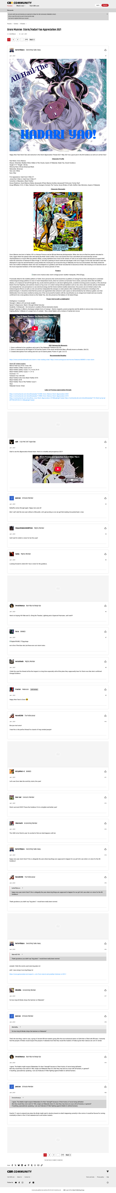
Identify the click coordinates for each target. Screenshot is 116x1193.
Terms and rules (90, 1177)
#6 (105, 611)
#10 (105, 721)
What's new (20, 6)
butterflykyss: (16, 888)
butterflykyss (12, 34)
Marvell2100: (16, 954)
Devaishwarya (20, 606)
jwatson (18, 498)
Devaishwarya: (16, 1098)
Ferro (17, 631)
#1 (105, 56)
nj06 (16, 442)
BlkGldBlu (18, 990)
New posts (10, 10)
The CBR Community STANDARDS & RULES (46, 14)
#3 (105, 504)
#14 (105, 855)
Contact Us (27, 1177)
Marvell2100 (19, 715)
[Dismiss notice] (107, 14)
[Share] (105, 50)
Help (33, 16)
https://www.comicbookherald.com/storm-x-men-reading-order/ (30, 359)
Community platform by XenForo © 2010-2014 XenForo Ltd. (46, 1190)
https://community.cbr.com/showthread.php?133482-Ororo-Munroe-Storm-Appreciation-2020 (39, 394)
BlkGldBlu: (15, 1027)
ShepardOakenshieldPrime (24, 528)
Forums (9, 6)
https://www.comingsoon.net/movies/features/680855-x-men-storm (72, 359)
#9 (105, 695)
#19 (105, 1062)
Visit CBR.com (34, 6)
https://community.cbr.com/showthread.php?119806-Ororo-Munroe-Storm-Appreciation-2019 (39, 396)
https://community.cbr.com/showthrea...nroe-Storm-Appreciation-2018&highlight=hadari (37, 398)
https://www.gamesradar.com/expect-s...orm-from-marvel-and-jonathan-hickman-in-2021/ (38, 974)
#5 (105, 560)
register (16, 18)
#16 (105, 949)
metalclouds (19, 661)
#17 (105, 996)
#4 (105, 534)
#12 (105, 803)
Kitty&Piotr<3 (20, 771)
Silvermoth (19, 823)
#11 (105, 777)
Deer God (18, 797)
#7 (105, 637)
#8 (105, 667)
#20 (105, 1092)
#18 (105, 1022)
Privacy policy (100, 1177)
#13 (105, 829)
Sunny (17, 554)
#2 (105, 447)
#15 (105, 883)
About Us (19, 1177)
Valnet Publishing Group (78, 1190)
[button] (25, 6)
